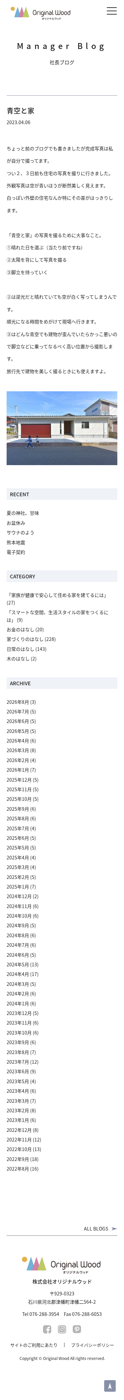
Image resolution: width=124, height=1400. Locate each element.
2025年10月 (19, 799)
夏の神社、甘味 (23, 512)
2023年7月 (18, 1061)
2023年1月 (18, 1120)
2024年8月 (18, 935)
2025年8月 (18, 818)
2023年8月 (18, 1052)
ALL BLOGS (96, 1228)
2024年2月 (18, 993)
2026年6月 (18, 721)
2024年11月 (19, 906)
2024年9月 (18, 925)
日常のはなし (20, 649)
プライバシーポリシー (92, 1345)
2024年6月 (18, 954)
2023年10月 (19, 1032)
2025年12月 (19, 779)
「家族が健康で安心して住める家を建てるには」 (57, 595)
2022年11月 (19, 1139)
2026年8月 (18, 702)
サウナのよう (20, 532)
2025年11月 (19, 789)
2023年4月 (18, 1090)
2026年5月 (18, 731)
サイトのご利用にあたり (34, 1345)
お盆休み (16, 522)
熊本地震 (16, 542)
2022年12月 (19, 1130)
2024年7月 (18, 944)
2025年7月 (18, 828)
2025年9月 (18, 808)
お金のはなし (20, 629)
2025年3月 (18, 867)
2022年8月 (18, 1168)
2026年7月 (18, 711)
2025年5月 (18, 847)
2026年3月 (18, 750)
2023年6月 (18, 1071)
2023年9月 (18, 1042)
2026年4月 (18, 740)
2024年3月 (18, 984)
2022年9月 (18, 1159)
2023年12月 (19, 1013)
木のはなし (18, 658)
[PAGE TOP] (110, 1386)
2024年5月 (18, 964)
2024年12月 (19, 896)
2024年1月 (18, 1003)
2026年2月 (18, 760)
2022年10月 (19, 1149)
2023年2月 (18, 1110)
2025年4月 (18, 857)
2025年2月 (18, 877)
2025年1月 (18, 886)
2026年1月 (18, 769)
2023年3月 (18, 1100)
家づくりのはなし (25, 639)
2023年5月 (18, 1081)
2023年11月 (19, 1022)
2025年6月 (18, 838)
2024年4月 (18, 974)
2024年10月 (19, 915)
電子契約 (16, 552)
